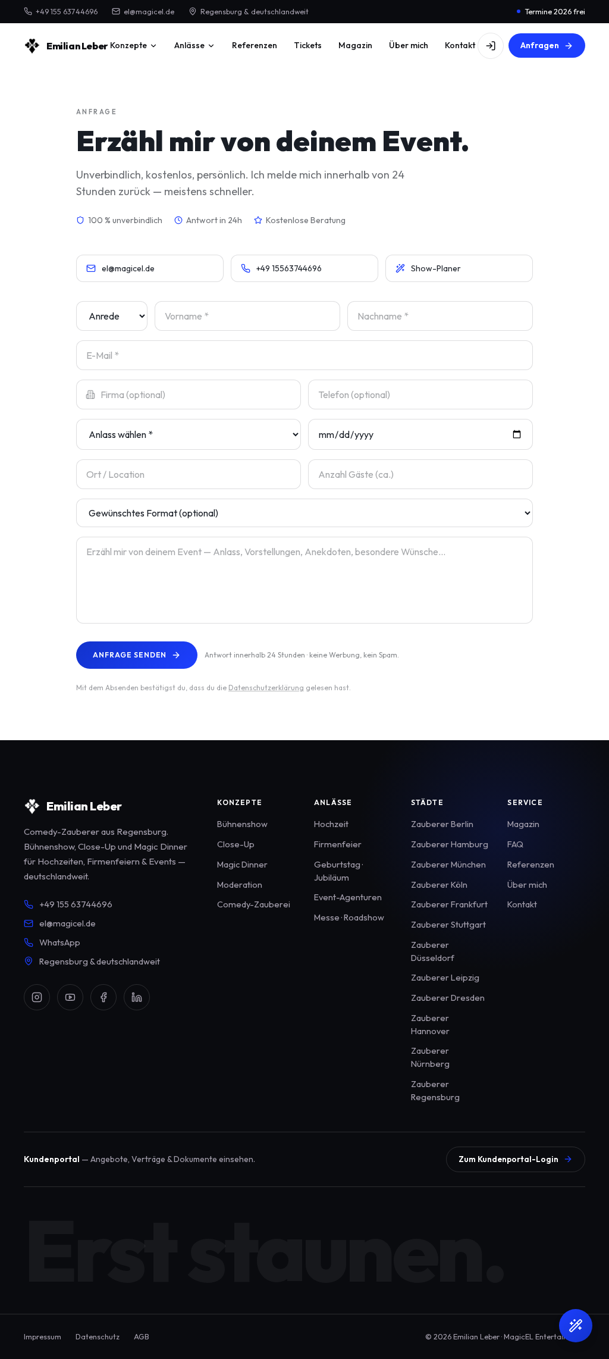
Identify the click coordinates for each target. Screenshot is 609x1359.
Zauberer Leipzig (445, 977)
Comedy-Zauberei (253, 904)
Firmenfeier (338, 844)
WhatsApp (59, 942)
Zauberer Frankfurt (449, 904)
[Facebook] (103, 997)
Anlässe (189, 45)
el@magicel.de (149, 11)
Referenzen (254, 45)
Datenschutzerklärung (266, 687)
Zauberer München (448, 864)
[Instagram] (37, 997)
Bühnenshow (242, 823)
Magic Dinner (242, 864)
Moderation (239, 884)
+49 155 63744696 (67, 11)
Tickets (308, 45)
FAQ (515, 844)
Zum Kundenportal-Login (508, 1159)
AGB (141, 1336)
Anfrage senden (130, 654)
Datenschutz (98, 1336)
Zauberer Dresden (448, 997)
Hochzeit (331, 823)
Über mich (408, 45)
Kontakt (460, 45)
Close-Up (236, 844)
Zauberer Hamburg (449, 844)
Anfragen (539, 45)
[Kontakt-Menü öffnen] (575, 1325)
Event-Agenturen (348, 897)
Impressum (42, 1336)
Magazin (355, 45)
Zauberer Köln (439, 884)
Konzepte (128, 45)
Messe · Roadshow (349, 917)
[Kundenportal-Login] (491, 46)
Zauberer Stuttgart (448, 924)
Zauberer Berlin (442, 823)
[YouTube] (70, 997)
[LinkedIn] (137, 997)
